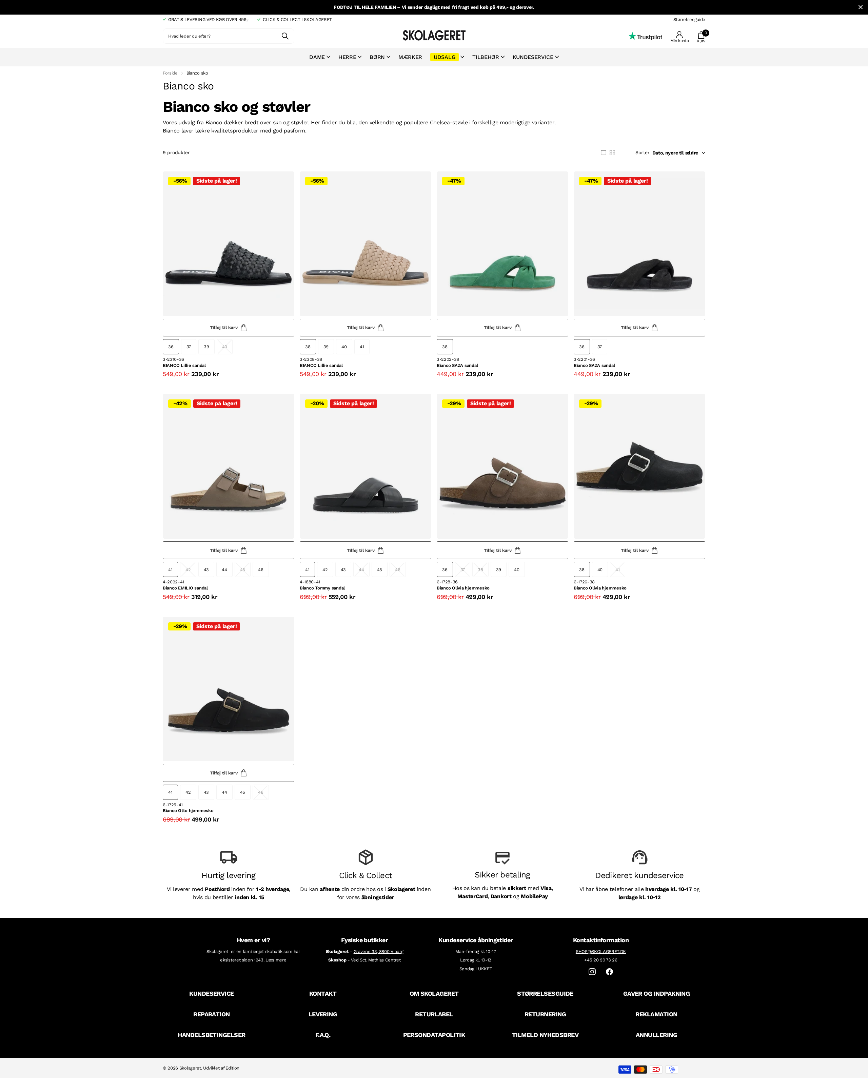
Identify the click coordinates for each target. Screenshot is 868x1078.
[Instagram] (592, 971)
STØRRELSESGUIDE (545, 993)
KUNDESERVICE (211, 993)
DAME (317, 57)
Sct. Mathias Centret (380, 959)
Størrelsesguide (689, 19)
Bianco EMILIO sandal (185, 587)
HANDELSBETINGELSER (211, 1034)
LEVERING (323, 1014)
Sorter (642, 152)
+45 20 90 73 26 (600, 959)
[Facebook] (609, 971)
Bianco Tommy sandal (322, 587)
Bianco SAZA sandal (457, 365)
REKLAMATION (656, 1014)
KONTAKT (322, 993)
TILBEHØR (485, 57)
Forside (170, 73)
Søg (285, 36)
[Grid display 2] (612, 152)
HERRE (347, 57)
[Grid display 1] (603, 152)
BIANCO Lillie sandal (184, 365)
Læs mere (275, 959)
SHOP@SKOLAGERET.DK (601, 951)
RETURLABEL (434, 1014)
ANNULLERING (656, 1034)
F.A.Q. (323, 1034)
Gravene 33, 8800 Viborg (378, 951)
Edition (232, 1068)
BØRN (377, 57)
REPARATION (211, 1014)
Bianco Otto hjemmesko (188, 810)
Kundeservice (533, 57)
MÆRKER (410, 57)
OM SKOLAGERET (434, 993)
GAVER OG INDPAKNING (656, 993)
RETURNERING (545, 1014)
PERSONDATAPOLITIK (434, 1034)
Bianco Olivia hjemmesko (463, 587)
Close (860, 7)
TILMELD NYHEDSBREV (545, 1034)
